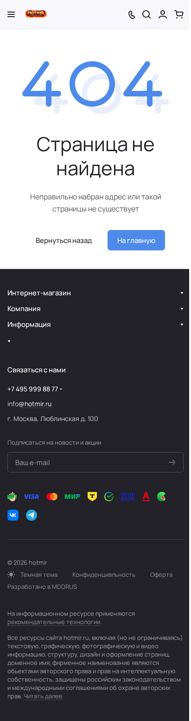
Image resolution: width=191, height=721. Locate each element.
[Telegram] (31, 515)
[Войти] (162, 14)
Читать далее (43, 696)
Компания (23, 308)
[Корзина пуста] (179, 14)
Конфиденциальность (103, 574)
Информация (29, 324)
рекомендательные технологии (53, 622)
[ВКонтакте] (13, 515)
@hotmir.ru (35, 403)
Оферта (161, 574)
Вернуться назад (64, 240)
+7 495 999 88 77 (32, 388)
